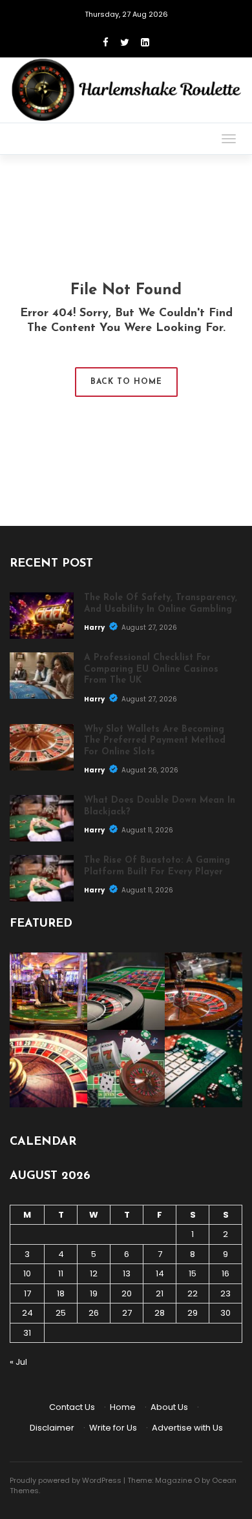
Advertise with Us (187, 1428)
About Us (169, 1407)
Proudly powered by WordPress (65, 1480)
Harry (95, 627)
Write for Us (113, 1428)
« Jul (18, 1362)
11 (60, 1273)
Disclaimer (52, 1428)
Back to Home (126, 382)
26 (94, 1313)
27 (127, 1313)
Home (123, 1407)
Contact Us (72, 1407)
